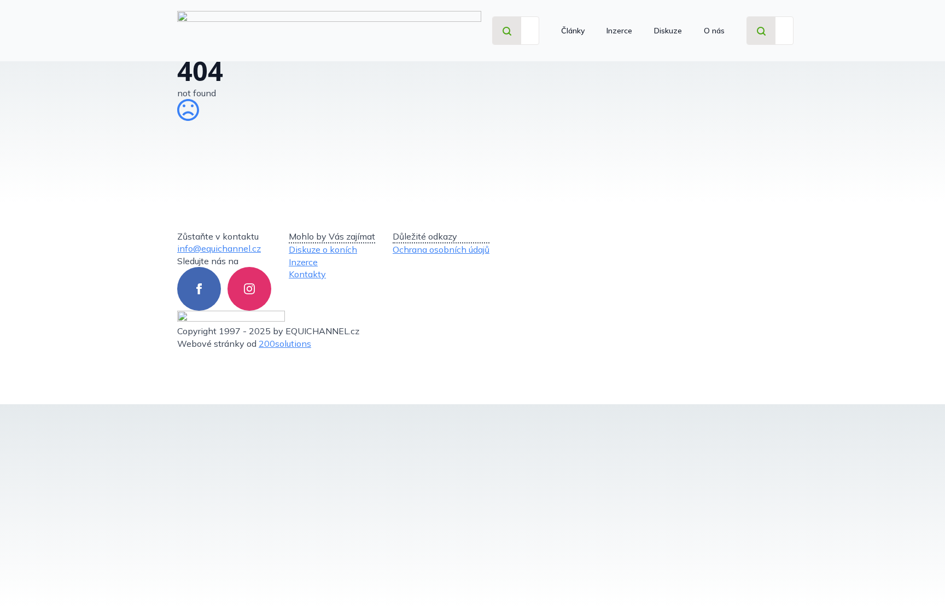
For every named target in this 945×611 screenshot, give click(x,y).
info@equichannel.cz (219, 248)
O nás (714, 31)
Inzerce (619, 31)
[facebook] (199, 289)
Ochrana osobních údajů (441, 249)
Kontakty (307, 274)
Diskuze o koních (323, 249)
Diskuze (668, 31)
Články (573, 31)
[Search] (507, 31)
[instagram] (249, 289)
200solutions (285, 343)
